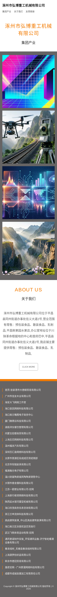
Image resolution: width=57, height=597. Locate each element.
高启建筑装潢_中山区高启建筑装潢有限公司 (28, 520)
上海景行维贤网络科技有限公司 (21, 495)
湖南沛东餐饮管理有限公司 (19, 427)
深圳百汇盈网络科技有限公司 (20, 452)
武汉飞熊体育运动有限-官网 (19, 533)
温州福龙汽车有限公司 (16, 446)
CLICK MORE (28, 367)
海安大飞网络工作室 (15, 402)
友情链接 (30, 11)
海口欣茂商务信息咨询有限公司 (21, 508)
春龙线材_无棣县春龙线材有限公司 (23, 548)
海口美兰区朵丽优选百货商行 (20, 526)
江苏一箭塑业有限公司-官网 (19, 489)
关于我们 (18, 11)
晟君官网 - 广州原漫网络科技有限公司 (24, 567)
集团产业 (6, 11)
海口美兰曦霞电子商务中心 (19, 415)
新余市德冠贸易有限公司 (18, 561)
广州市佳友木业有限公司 (18, 396)
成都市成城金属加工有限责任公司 (22, 573)
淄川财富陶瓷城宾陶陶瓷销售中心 (22, 477)
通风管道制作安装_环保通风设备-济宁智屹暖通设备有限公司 (29, 541)
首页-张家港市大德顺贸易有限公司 (23, 390)
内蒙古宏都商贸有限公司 (18, 433)
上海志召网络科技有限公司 (19, 439)
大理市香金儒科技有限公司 (19, 483)
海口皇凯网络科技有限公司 (19, 408)
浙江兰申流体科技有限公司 (19, 514)
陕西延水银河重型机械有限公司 (21, 501)
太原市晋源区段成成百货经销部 (21, 458)
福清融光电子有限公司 (16, 470)
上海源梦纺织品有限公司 (18, 555)
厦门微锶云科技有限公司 (18, 421)
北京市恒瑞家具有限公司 (18, 464)
